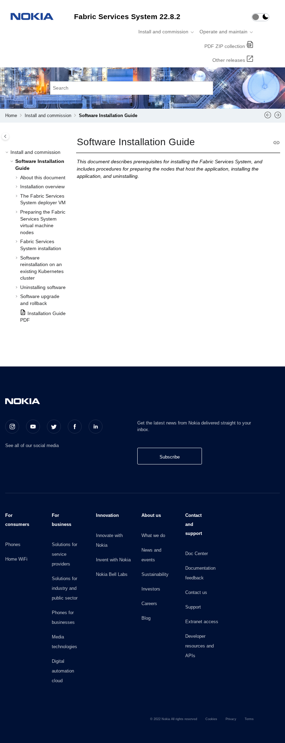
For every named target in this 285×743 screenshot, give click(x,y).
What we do (153, 535)
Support (193, 607)
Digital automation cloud (63, 671)
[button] (7, 152)
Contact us (196, 592)
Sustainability (155, 574)
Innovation (107, 515)
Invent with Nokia (113, 559)
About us (151, 515)
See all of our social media (32, 445)
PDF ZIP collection (224, 46)
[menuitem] (164, 31)
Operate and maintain (223, 31)
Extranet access (201, 621)
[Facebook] (74, 426)
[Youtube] (33, 426)
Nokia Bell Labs (112, 574)
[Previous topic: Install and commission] (267, 117)
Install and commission (163, 31)
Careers (149, 603)
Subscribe (170, 457)
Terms (249, 719)
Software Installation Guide (108, 115)
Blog (145, 618)
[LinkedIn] (95, 426)
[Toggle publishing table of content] (5, 136)
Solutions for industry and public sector (65, 588)
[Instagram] (12, 426)
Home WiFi (16, 559)
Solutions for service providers (64, 554)
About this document (42, 177)
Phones (13, 544)
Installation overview (42, 186)
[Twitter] (53, 426)
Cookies (211, 719)
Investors (150, 589)
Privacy (231, 719)
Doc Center (196, 553)
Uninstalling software (43, 287)
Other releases (228, 60)
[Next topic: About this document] (278, 117)
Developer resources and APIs (199, 646)
